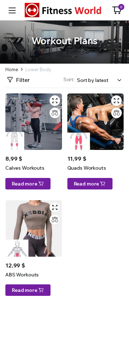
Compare (54, 112)
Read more (24, 183)
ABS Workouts (22, 274)
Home (11, 69)
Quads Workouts (86, 168)
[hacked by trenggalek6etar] (64, 10)
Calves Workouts (24, 168)
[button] (117, 10)
